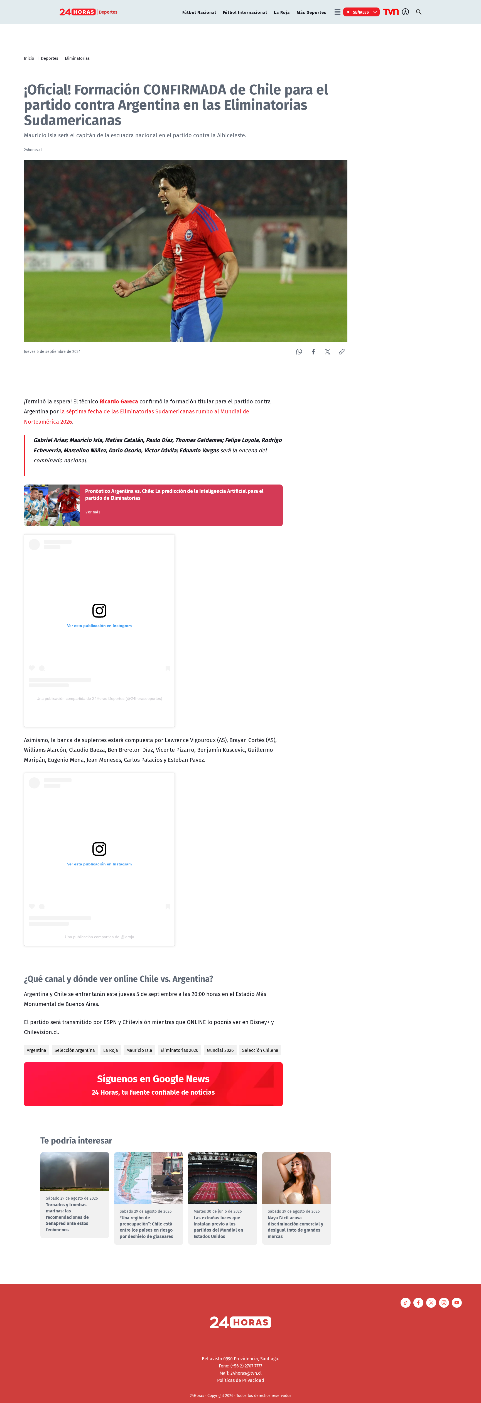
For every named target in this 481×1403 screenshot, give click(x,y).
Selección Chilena (260, 1050)
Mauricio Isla (139, 1050)
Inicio (29, 58)
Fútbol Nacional (199, 12)
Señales (361, 12)
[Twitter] (327, 351)
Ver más (92, 512)
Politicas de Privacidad (240, 1380)
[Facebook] (313, 351)
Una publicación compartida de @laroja (99, 937)
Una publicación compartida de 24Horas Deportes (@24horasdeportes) (99, 698)
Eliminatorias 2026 (179, 1050)
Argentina (36, 1050)
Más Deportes (311, 12)
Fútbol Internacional (245, 12)
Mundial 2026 (220, 1050)
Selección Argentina (75, 1050)
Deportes (49, 58)
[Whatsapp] (299, 351)
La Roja (282, 12)
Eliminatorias (77, 58)
